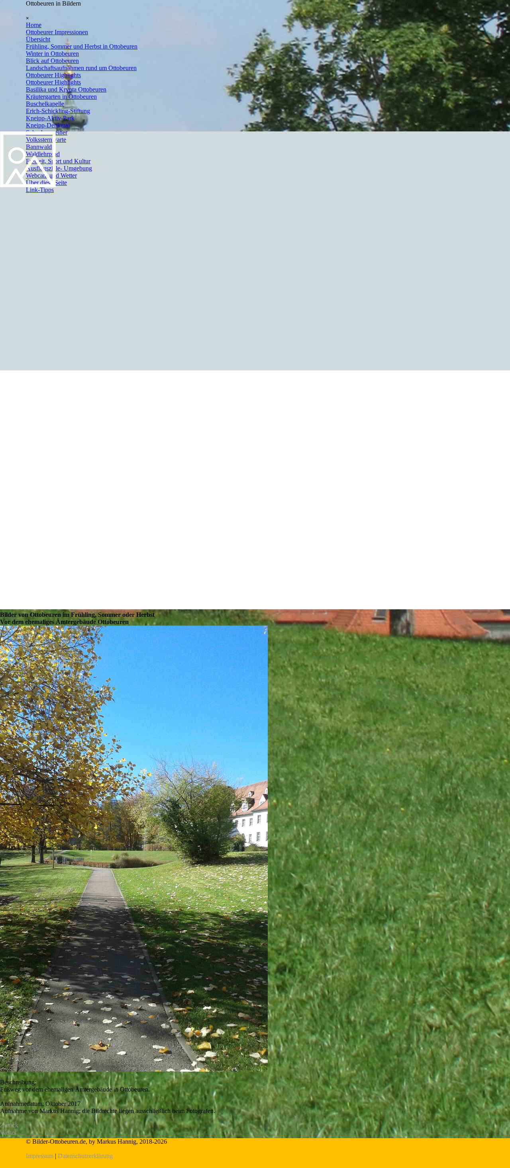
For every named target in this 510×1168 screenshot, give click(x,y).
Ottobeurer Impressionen (57, 32)
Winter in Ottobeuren (52, 53)
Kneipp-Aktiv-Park (50, 118)
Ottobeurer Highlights (53, 75)
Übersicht (38, 39)
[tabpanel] (255, 1149)
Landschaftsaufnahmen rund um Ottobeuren (81, 68)
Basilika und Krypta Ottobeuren (66, 89)
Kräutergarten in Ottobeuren (61, 96)
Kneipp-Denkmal (48, 125)
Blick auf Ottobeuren (52, 60)
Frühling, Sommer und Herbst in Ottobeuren (81, 46)
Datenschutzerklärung (85, 1155)
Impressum (39, 1155)
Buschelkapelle (45, 103)
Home (33, 25)
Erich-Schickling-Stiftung (58, 111)
